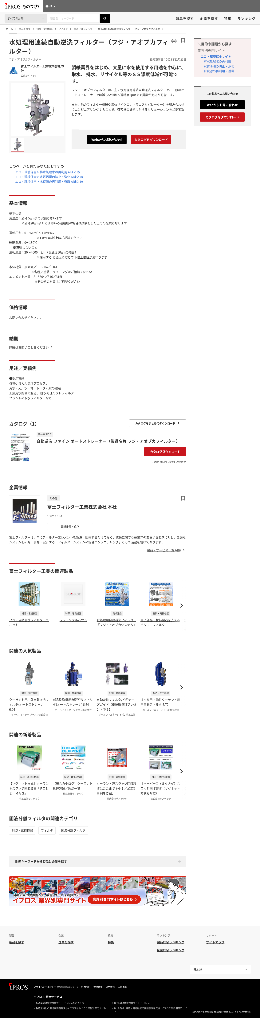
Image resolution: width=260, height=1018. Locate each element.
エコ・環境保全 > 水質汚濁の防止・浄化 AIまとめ (49, 176)
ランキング (246, 18)
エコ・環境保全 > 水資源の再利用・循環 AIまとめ (49, 181)
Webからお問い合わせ (106, 139)
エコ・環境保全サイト (216, 56)
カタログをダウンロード (151, 139)
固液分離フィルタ (73, 830)
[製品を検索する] (105, 18)
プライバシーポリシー (45, 986)
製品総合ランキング (170, 942)
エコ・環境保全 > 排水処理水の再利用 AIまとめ (47, 172)
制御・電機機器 (22, 830)
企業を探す (209, 18)
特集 (227, 18)
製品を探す (185, 18)
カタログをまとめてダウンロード (155, 423)
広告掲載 (122, 986)
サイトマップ (215, 942)
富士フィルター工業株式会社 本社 (42, 68)
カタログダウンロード (165, 451)
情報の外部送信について (67, 987)
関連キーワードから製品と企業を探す (41, 861)
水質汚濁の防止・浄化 (219, 66)
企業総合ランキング (170, 950)
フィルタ (47, 830)
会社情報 (98, 986)
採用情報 (110, 986)
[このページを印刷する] (174, 41)
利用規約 (85, 986)
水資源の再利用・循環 (219, 71)
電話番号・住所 (70, 526)
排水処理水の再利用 (217, 61)
